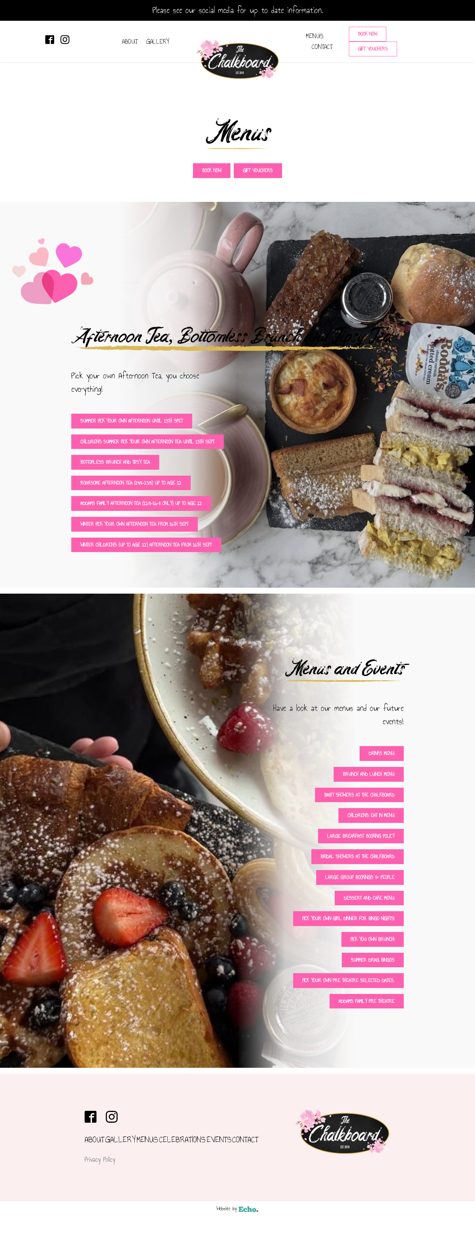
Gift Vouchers (258, 170)
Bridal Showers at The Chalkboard (357, 856)
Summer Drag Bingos (372, 960)
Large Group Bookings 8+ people (359, 877)
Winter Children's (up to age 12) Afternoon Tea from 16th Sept (146, 545)
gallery (120, 1139)
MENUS (315, 36)
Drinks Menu (381, 753)
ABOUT (130, 41)
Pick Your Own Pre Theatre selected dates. (348, 980)
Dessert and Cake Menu (369, 898)
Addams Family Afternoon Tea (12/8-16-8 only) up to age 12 (141, 503)
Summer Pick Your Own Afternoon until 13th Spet (132, 421)
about (94, 1139)
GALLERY (157, 41)
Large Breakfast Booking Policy (360, 836)
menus (147, 1139)
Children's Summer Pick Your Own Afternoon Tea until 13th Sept (147, 442)
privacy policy (100, 1159)
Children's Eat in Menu (371, 815)
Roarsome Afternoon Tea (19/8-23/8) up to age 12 (131, 483)
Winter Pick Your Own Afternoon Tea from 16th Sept (135, 524)
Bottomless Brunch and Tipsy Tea (115, 462)
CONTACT (322, 47)
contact (245, 1139)
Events (219, 1139)
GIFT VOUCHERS (373, 49)
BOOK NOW (367, 34)
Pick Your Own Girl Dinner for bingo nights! (348, 918)
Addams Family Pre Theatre (366, 1001)
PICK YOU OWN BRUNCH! (372, 939)
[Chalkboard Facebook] (49, 39)
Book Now (211, 170)
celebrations (182, 1139)
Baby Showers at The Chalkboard (359, 795)
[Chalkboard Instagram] (64, 39)
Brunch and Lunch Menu (368, 774)
